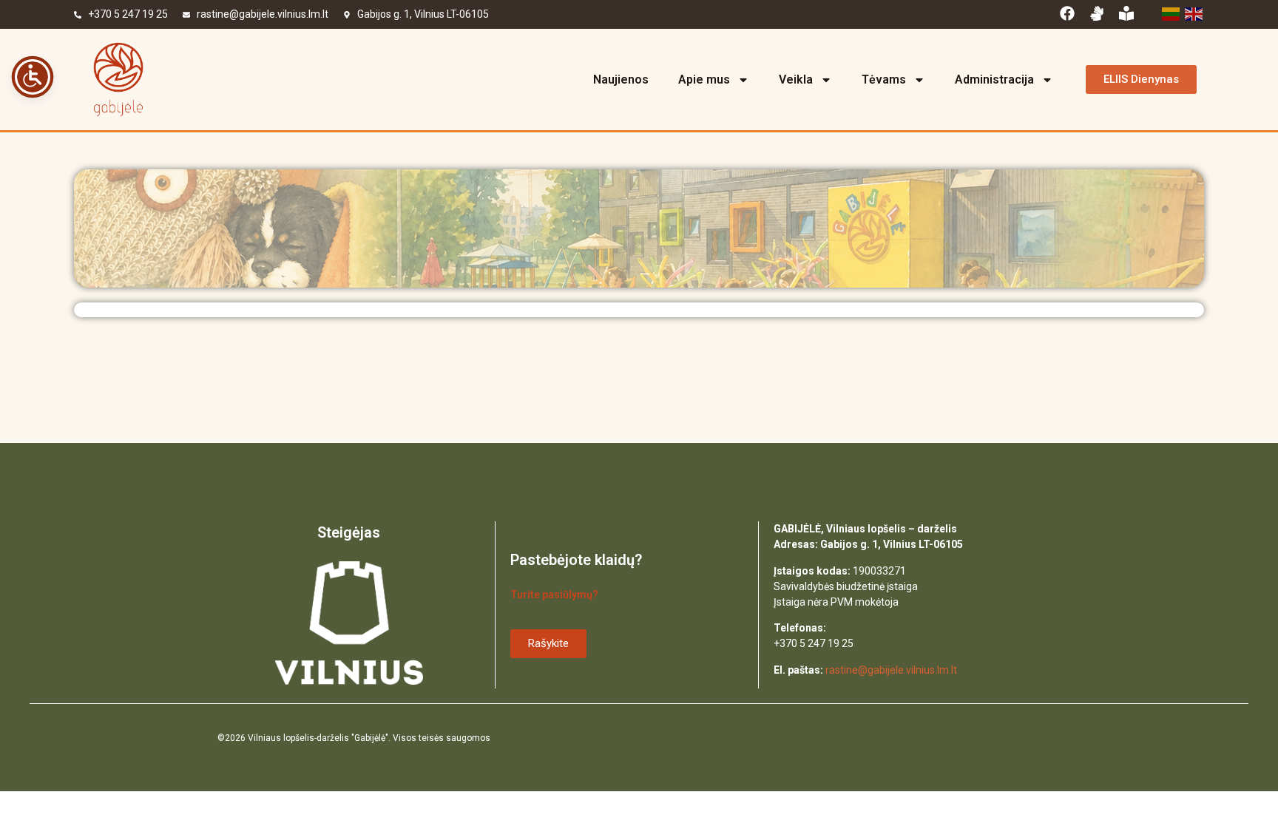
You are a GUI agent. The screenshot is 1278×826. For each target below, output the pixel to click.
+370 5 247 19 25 (128, 14)
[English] (1192, 12)
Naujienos (621, 79)
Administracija (994, 79)
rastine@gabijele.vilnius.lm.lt (262, 14)
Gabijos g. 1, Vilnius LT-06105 (423, 14)
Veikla (796, 79)
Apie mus (704, 79)
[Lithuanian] (1169, 12)
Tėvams (884, 79)
